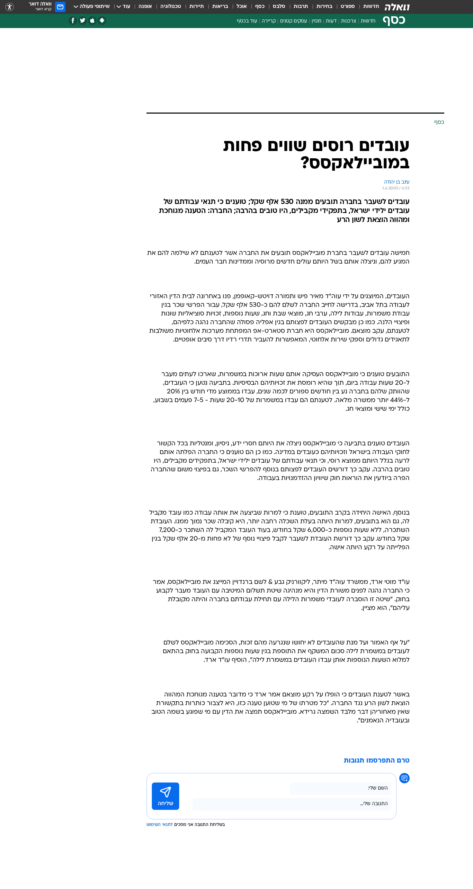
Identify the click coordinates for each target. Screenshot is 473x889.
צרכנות (348, 21)
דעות (331, 21)
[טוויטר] (82, 20)
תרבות (301, 6)
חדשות (371, 6)
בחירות (324, 6)
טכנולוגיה (170, 6)
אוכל (242, 6)
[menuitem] (367, 7)
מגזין (316, 21)
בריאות (220, 6)
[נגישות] (9, 7)
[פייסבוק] (73, 20)
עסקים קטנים (293, 21)
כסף (260, 6)
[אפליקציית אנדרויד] (102, 20)
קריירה (269, 21)
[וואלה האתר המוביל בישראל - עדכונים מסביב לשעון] (397, 6)
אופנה (145, 6)
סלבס (279, 6)
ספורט (348, 6)
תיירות (196, 6)
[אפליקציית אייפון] (92, 20)
